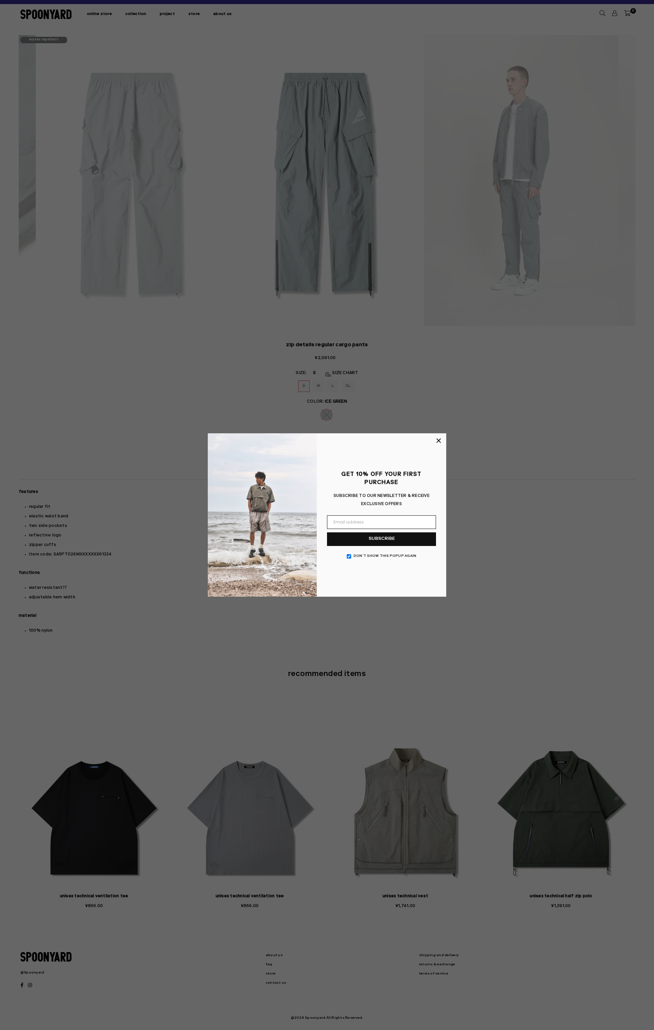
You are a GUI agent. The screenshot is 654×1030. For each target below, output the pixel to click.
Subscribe (382, 539)
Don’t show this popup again (385, 556)
